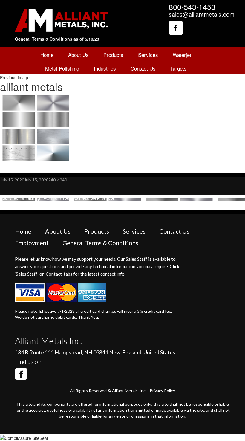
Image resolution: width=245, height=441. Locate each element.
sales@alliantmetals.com (202, 14)
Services (148, 54)
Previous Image (15, 77)
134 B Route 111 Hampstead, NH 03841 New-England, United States (95, 352)
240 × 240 (57, 179)
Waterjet (182, 54)
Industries (105, 68)
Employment (32, 242)
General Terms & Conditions (100, 242)
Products (113, 54)
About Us (78, 54)
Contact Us (143, 68)
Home (46, 54)
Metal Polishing (62, 68)
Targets (178, 68)
